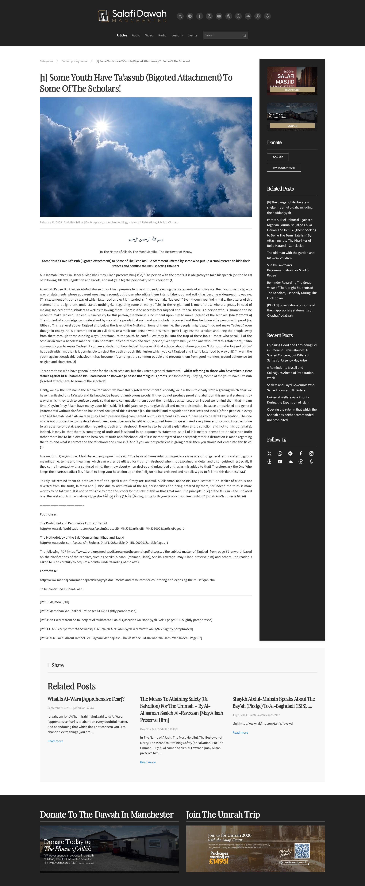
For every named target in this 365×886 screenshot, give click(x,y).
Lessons (177, 35)
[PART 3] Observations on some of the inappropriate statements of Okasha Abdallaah (291, 310)
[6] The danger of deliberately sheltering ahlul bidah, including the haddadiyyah (290, 207)
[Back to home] (132, 16)
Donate (278, 157)
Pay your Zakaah (284, 168)
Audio (136, 35)
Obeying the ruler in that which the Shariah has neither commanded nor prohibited (292, 414)
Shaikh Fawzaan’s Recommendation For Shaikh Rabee (288, 270)
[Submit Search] (244, 35)
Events (192, 35)
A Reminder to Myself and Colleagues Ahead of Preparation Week (290, 373)
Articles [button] (122, 35)
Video (149, 35)
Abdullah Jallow (73, 222)
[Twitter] (269, 453)
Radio (162, 35)
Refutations (149, 222)
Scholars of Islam (167, 222)
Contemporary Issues (98, 222)
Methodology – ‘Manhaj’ (126, 222)
